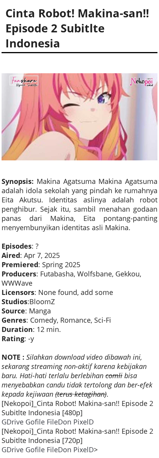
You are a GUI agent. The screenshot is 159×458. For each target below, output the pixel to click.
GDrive (13, 421)
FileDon (59, 421)
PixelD (83, 421)
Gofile (35, 421)
